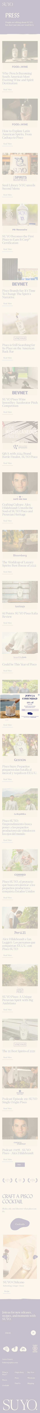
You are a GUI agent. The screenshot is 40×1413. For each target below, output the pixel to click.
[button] (30, 713)
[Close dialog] (38, 695)
